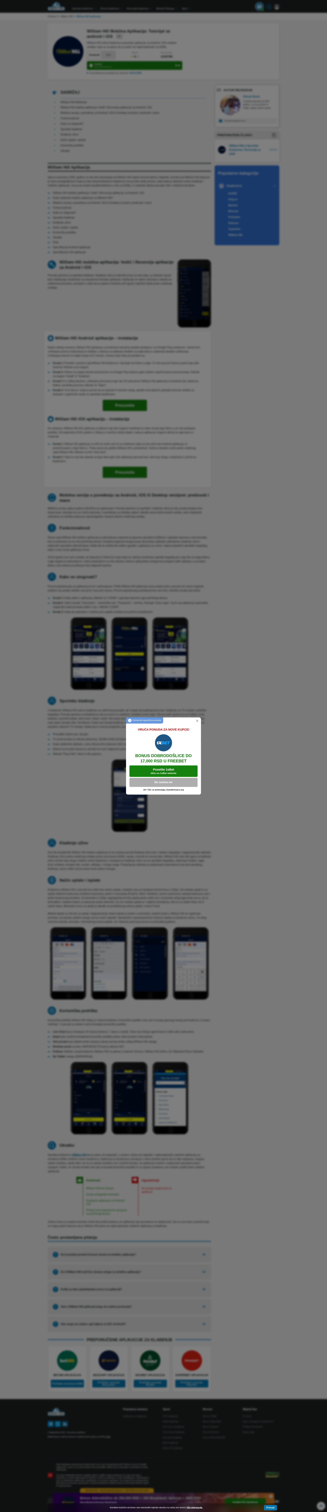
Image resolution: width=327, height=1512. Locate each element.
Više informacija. (194, 1507)
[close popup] (197, 721)
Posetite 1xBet (163, 771)
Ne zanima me (163, 782)
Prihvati (270, 1507)
